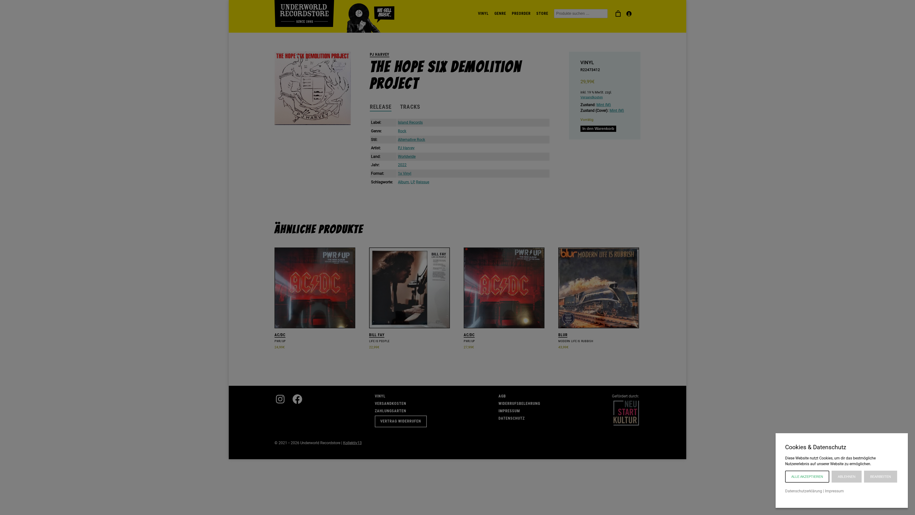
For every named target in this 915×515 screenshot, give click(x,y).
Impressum (834, 491)
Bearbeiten (880, 477)
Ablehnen (846, 477)
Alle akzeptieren (807, 477)
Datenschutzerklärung (803, 491)
